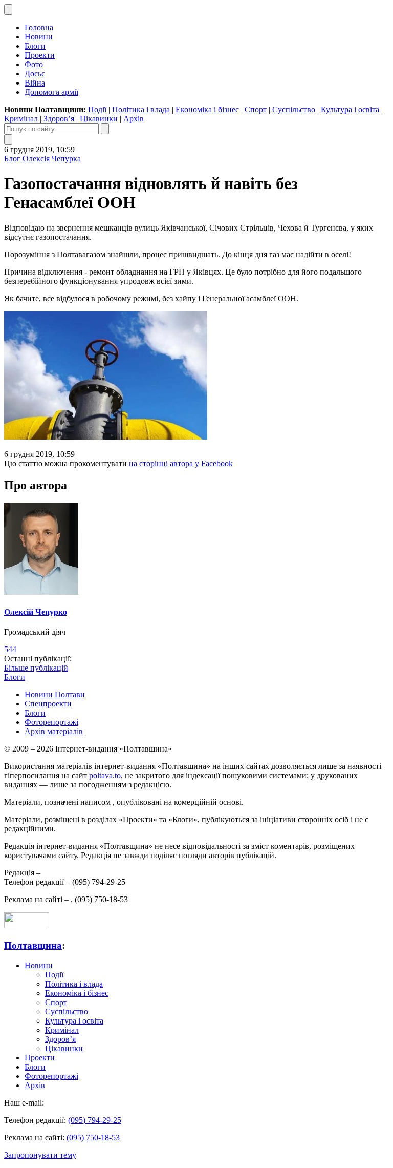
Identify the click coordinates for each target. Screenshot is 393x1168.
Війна (35, 82)
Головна (39, 27)
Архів (133, 118)
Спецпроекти (48, 703)
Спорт (256, 109)
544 (10, 649)
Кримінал (21, 118)
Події (97, 109)
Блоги (35, 45)
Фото (34, 64)
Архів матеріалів (54, 731)
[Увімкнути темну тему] (8, 9)
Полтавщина (33, 945)
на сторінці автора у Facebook (181, 463)
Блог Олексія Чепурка (42, 158)
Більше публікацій (36, 667)
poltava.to (105, 775)
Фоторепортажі (51, 722)
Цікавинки (99, 118)
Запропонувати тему (40, 1155)
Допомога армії (51, 92)
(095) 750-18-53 (93, 1137)
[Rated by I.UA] (26, 925)
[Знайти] (105, 128)
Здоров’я (58, 118)
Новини (39, 36)
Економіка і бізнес (207, 109)
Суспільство (293, 109)
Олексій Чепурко (35, 612)
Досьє (35, 73)
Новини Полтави (55, 694)
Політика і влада (141, 109)
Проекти (40, 55)
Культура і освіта (350, 109)
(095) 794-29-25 (94, 1120)
